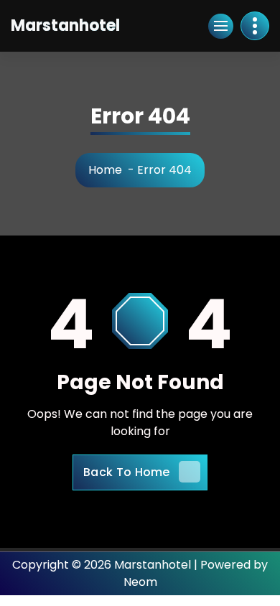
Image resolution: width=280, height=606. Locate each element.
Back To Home (126, 472)
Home (105, 170)
